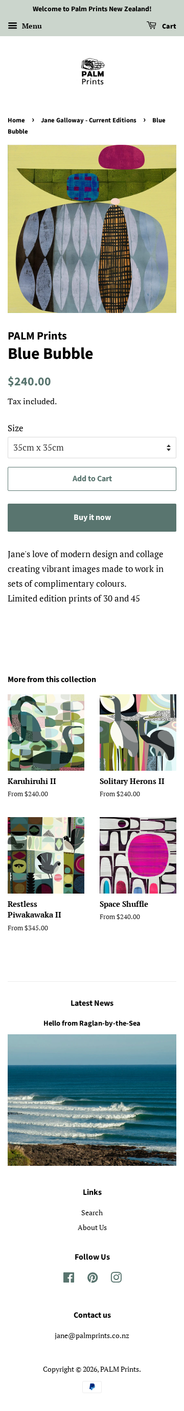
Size (16, 428)
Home (16, 120)
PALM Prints (119, 1369)
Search (92, 1212)
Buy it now (92, 517)
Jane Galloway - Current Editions (88, 120)
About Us (92, 1227)
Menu (31, 26)
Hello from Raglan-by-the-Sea (92, 1023)
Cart (168, 26)
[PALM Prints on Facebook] (69, 1279)
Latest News (92, 1003)
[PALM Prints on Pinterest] (92, 1279)
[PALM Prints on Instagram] (116, 1279)
